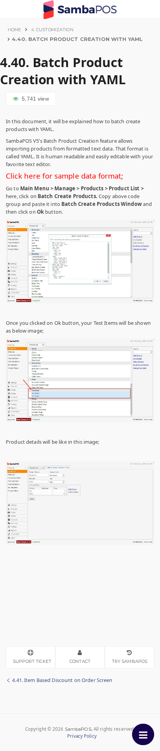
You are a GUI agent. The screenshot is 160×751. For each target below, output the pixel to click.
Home (14, 29)
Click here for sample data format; (64, 176)
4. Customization (52, 29)
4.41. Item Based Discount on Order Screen (61, 680)
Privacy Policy (82, 736)
